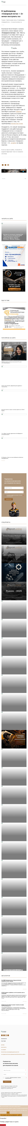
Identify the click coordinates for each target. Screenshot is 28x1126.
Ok (8, 1112)
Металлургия (25, 1001)
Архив (2, 1044)
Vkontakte (4, 1038)
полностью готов (17, 123)
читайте (13, 143)
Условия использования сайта (11, 1115)
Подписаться (8, 499)
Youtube (3, 1041)
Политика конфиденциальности (10, 1052)
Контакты (3, 1047)
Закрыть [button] (3, 1125)
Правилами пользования (13, 1077)
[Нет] (22, 1115)
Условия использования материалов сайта (13, 1054)
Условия (3, 1049)
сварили (19, 111)
